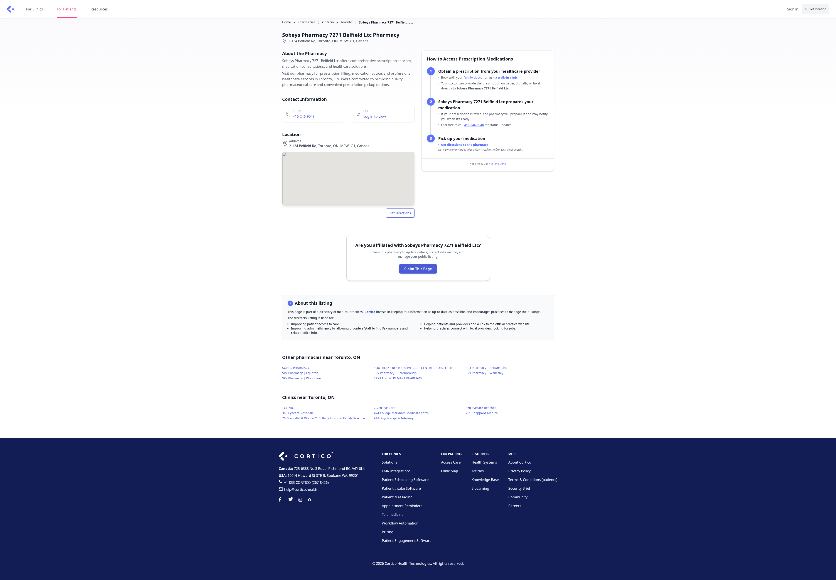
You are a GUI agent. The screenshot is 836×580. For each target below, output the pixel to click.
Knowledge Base (485, 479)
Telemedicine (392, 514)
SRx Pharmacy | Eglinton (300, 373)
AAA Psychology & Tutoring (393, 418)
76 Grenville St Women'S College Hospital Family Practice (323, 418)
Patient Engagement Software (406, 540)
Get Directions (400, 213)
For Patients (67, 9)
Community (518, 497)
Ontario (328, 22)
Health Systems (484, 462)
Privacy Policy (519, 471)
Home (286, 22)
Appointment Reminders (402, 505)
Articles (478, 471)
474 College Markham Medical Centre (401, 413)
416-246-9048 (304, 116)
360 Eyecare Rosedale (298, 413)
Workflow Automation (400, 523)
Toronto (346, 22)
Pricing (387, 532)
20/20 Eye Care (384, 408)
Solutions (389, 462)
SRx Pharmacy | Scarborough (395, 373)
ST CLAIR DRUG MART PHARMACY (398, 378)
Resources (99, 9)
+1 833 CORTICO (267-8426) (306, 482)
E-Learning (480, 488)
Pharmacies (306, 22)
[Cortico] (10, 9)
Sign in (792, 9)
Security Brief (519, 488)
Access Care (451, 462)
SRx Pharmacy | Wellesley (484, 373)
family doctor (474, 77)
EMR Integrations (396, 471)
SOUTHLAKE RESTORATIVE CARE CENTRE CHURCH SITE (413, 368)
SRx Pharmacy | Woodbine (301, 378)
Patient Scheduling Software (405, 479)
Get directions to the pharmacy (464, 145)
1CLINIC (288, 408)
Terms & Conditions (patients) (532, 479)
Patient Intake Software (401, 488)
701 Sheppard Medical (482, 413)
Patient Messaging (397, 497)
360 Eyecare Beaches (481, 408)
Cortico (369, 312)
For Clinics (34, 9)
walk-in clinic (507, 77)
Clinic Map (449, 471)
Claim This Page (418, 268)
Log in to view (374, 116)
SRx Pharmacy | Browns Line (486, 368)
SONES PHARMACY (295, 368)
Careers (514, 505)
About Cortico (519, 462)
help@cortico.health (300, 489)
